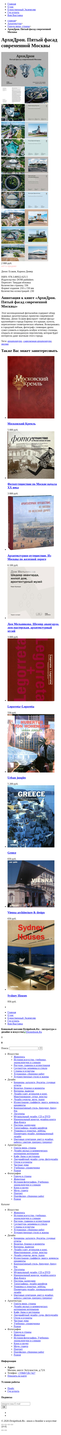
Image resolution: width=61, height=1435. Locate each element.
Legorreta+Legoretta (21, 706)
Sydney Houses (17, 995)
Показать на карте (17, 1375)
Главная (12, 4)
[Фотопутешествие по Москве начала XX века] (31, 477)
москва (5, 344)
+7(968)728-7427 (26, 1373)
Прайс (11, 1388)
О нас (11, 6)
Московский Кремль (22, 423)
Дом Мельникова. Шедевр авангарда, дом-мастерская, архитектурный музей (33, 627)
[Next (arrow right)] (5, 1430)
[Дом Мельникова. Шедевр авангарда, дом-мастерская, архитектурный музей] (31, 618)
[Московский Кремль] (31, 417)
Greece (12, 852)
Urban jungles (17, 777)
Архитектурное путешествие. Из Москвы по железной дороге (29, 557)
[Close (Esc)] (2, 1424)
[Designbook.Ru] (33, 1032)
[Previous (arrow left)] (2, 1430)
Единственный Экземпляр (22, 9)
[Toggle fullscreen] (9, 1424)
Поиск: (5, 1048)
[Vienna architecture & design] (31, 906)
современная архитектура (37, 341)
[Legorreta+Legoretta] (31, 700)
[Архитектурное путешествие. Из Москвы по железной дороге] (31, 549)
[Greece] (31, 846)
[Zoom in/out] (12, 1424)
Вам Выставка (15, 15)
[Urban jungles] (31, 771)
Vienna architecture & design (26, 912)
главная (12, 20)
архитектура (15, 341)
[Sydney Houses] (31, 989)
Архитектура (14, 23)
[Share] (5, 1424)
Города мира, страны (19, 26)
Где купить (13, 12)
